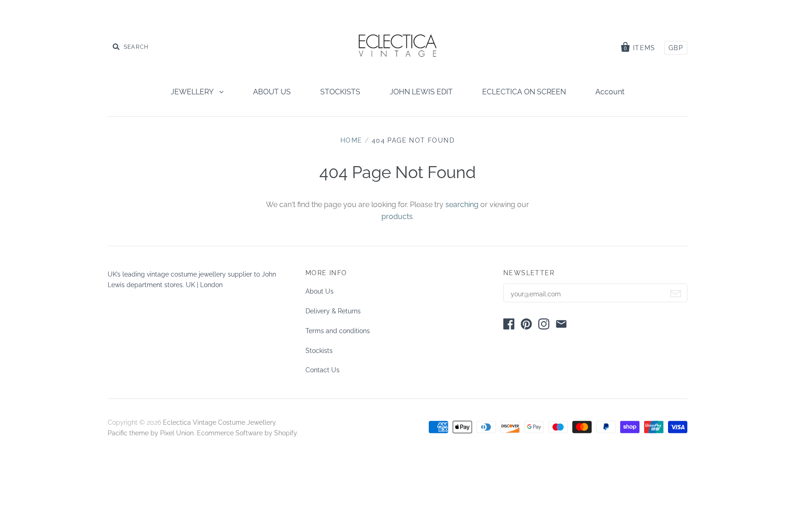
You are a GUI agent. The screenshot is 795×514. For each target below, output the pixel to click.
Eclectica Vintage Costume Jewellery (219, 422)
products (397, 216)
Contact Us (322, 370)
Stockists (319, 350)
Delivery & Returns (333, 311)
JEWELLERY (193, 91)
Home (351, 140)
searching (461, 204)
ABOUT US (272, 91)
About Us (319, 291)
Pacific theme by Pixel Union (151, 433)
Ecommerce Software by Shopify (247, 433)
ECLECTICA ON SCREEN (524, 91)
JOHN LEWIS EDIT (421, 91)
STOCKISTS (340, 91)
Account (609, 91)
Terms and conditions (337, 331)
